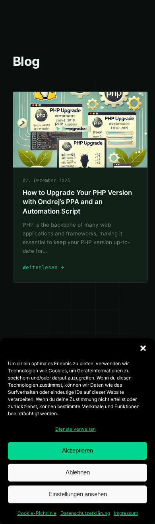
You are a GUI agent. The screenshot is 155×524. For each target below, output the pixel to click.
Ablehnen (78, 472)
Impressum (126, 513)
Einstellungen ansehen (77, 494)
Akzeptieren (77, 450)
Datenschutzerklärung (85, 513)
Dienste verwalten (75, 429)
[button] (143, 348)
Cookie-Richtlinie (36, 513)
